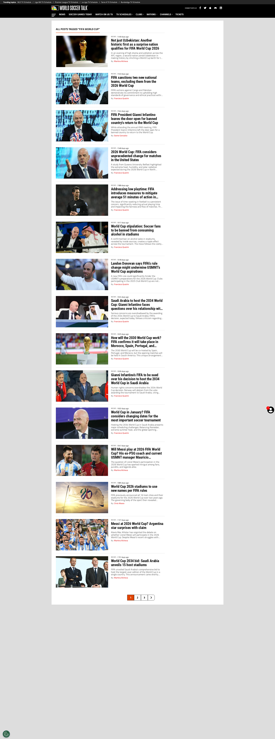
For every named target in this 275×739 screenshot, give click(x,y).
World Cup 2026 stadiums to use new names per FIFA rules (134, 488)
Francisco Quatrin (121, 98)
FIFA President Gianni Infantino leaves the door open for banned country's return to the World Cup (134, 119)
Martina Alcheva (121, 61)
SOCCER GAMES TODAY (80, 14)
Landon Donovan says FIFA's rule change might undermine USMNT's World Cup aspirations (135, 267)
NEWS (62, 14)
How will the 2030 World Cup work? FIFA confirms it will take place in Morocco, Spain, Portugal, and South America (136, 342)
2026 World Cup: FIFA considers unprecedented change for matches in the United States (136, 156)
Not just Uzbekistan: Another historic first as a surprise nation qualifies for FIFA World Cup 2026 (135, 44)
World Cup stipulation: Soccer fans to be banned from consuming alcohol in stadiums (136, 230)
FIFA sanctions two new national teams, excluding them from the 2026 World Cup (134, 82)
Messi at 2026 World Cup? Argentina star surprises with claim (137, 526)
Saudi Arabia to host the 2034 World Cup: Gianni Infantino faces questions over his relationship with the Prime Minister (136, 305)
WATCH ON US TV (104, 14)
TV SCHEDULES (123, 14)
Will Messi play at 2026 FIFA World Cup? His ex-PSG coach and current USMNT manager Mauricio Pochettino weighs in (136, 453)
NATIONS (151, 14)
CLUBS (139, 14)
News (113, 36)
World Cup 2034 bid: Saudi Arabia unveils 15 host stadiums (135, 563)
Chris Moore (119, 503)
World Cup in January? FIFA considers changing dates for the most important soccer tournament (136, 416)
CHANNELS (165, 14)
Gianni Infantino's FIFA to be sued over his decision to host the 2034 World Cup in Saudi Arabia (135, 379)
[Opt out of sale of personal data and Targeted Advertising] (6, 734)
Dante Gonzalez (120, 135)
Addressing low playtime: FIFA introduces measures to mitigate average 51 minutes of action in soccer (134, 193)
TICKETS (179, 14)
